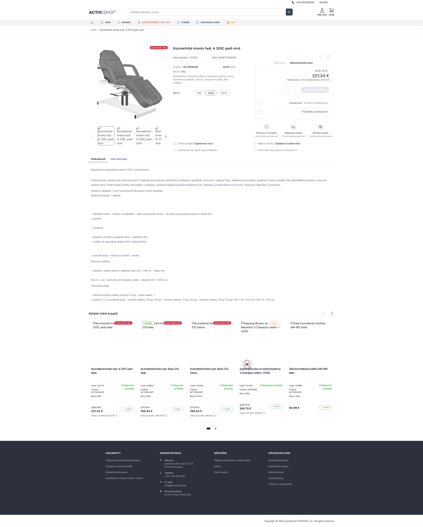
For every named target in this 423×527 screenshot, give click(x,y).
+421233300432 (305, 2)
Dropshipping (275, 478)
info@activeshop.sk (175, 485)
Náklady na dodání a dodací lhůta (232, 460)
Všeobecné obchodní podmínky (123, 460)
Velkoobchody (276, 472)
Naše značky (221, 472)
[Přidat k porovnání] (328, 56)
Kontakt (324, 2)
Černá (224, 92)
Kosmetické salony (278, 460)
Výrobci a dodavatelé (280, 484)
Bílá (199, 92)
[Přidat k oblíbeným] (321, 56)
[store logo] (103, 12)
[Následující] (166, 137)
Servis (217, 466)
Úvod (93, 29)
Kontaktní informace (116, 472)
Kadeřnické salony (278, 466)
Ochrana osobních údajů (119, 466)
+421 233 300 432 (175, 476)
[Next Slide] (332, 313)
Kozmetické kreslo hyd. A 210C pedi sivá (122, 29)
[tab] (209, 429)
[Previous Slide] (323, 313)
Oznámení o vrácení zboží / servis (124, 478)
